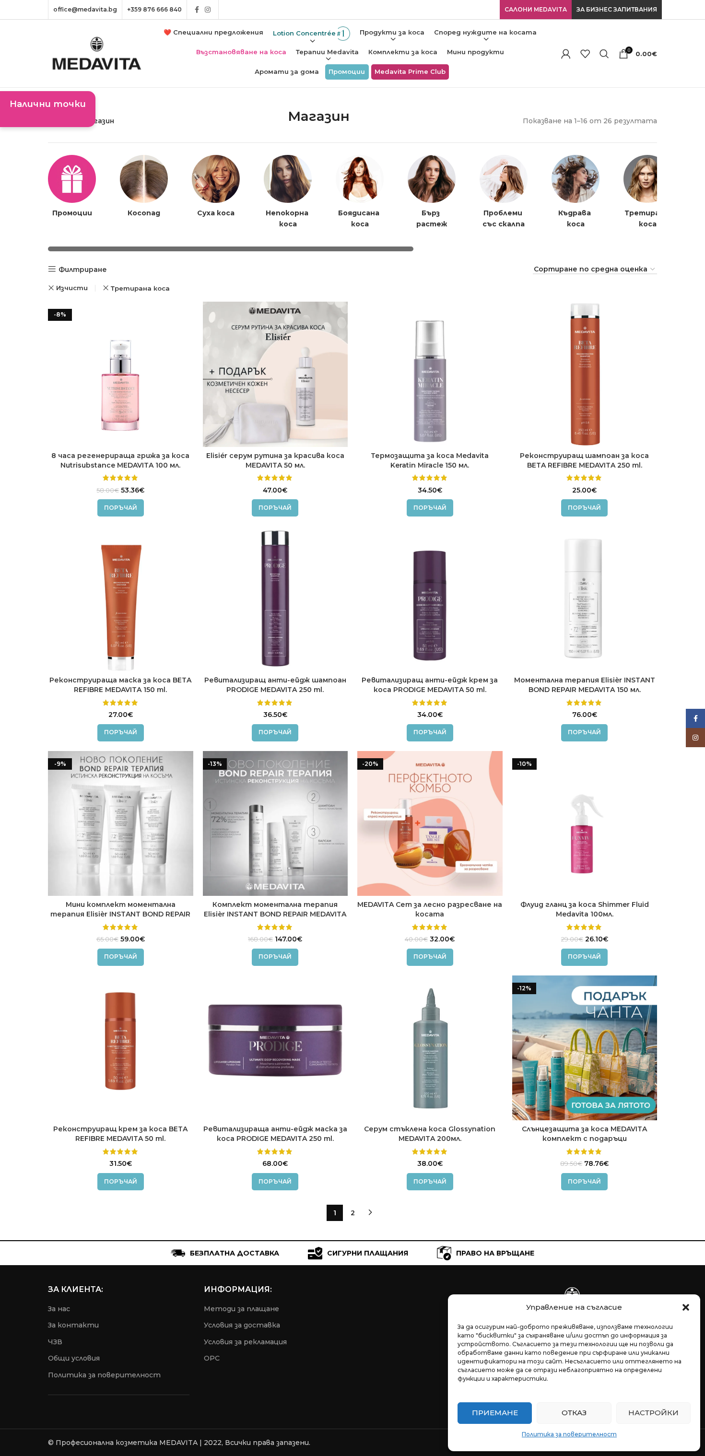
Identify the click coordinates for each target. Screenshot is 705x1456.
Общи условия (74, 1358)
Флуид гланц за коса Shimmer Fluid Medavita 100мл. (584, 909)
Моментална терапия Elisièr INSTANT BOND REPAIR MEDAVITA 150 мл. (584, 685)
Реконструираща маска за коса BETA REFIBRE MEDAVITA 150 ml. (120, 685)
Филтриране (83, 269)
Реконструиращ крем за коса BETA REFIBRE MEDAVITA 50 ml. (120, 1134)
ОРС (212, 1358)
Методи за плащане (241, 1308)
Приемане (495, 1412)
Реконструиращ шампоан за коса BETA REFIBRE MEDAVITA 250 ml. (584, 460)
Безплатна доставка (234, 1253)
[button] (686, 1307)
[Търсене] (604, 53)
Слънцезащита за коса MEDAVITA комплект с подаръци (584, 1134)
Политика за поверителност (569, 1434)
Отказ (574, 1412)
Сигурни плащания (367, 1253)
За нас (59, 1308)
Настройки (653, 1412)
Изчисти (72, 288)
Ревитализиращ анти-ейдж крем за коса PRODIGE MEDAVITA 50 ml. (430, 685)
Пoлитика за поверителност (104, 1375)
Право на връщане (495, 1253)
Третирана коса (140, 288)
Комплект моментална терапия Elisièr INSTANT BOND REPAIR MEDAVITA (275, 909)
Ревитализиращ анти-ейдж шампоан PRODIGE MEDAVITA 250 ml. (275, 685)
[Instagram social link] (207, 9)
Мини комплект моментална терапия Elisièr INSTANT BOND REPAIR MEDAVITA (120, 914)
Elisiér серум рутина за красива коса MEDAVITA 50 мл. (275, 460)
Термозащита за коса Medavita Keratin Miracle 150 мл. (430, 460)
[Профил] (566, 53)
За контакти (73, 1325)
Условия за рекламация (245, 1342)
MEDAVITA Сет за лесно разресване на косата (429, 909)
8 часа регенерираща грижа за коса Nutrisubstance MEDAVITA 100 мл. (120, 460)
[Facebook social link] (197, 9)
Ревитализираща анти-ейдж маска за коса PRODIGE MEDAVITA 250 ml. (275, 1134)
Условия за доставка (242, 1325)
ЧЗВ (55, 1342)
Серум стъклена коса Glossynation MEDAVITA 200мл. (429, 1134)
